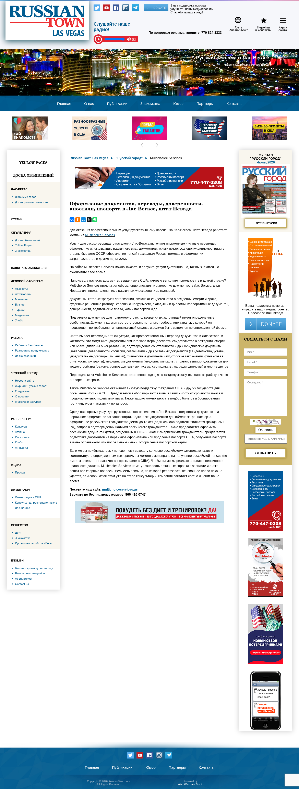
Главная (64, 104)
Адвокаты (21, 288)
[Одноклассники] (77, 219)
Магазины (21, 299)
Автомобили (23, 294)
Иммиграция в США (28, 497)
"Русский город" (129, 158)
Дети (18, 532)
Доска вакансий (25, 355)
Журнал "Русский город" (31, 385)
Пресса (20, 472)
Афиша (20, 431)
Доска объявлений (33, 175)
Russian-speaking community (34, 568)
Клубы (19, 442)
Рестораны (22, 437)
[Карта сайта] (279, 18)
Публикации (117, 104)
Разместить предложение (32, 350)
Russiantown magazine (30, 573)
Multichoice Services (28, 401)
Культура (21, 426)
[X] (89, 219)
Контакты (234, 104)
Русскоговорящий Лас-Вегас (34, 543)
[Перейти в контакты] (260, 18)
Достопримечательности (31, 202)
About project (23, 578)
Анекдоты (21, 447)
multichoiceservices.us (120, 489)
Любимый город (25, 196)
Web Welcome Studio (190, 784)
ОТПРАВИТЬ (265, 453)
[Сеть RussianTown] (236, 18)
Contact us (22, 583)
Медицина (22, 315)
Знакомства (150, 104)
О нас (89, 104)
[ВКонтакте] (72, 219)
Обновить (265, 430)
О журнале (22, 391)
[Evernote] (94, 219)
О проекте (22, 396)
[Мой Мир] (83, 219)
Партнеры (205, 104)
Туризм (20, 309)
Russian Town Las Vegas (89, 158)
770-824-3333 (211, 32)
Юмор (178, 104)
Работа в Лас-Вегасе (29, 345)
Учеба (19, 320)
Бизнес (19, 304)
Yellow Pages (33, 162)
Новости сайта (24, 380)
